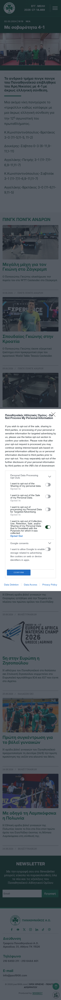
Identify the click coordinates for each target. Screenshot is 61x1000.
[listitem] (30, 476)
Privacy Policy (49, 584)
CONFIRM (19, 572)
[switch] (48, 484)
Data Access (30, 584)
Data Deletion (11, 584)
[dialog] (30, 500)
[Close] (54, 415)
